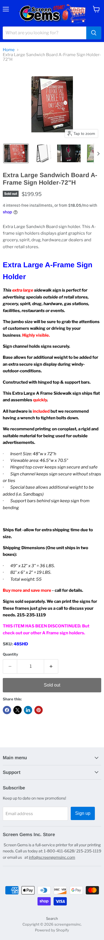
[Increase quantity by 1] (51, 666)
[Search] (93, 33)
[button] (16, 153)
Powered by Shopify (52, 930)
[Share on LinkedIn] (28, 710)
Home (9, 50)
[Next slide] (98, 153)
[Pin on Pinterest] (38, 710)
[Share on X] (17, 710)
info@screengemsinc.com (52, 857)
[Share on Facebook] (7, 710)
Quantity (10, 654)
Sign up (82, 813)
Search (52, 918)
